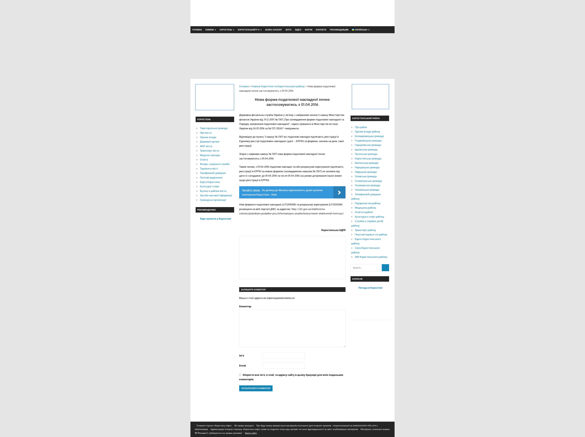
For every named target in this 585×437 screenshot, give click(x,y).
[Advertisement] (333, 13)
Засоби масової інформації (216, 195)
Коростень (226, 29)
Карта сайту (251, 433)
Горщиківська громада (368, 144)
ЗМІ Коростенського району (371, 256)
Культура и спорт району (369, 216)
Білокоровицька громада (369, 136)
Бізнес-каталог (273, 29)
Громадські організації (213, 199)
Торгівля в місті (209, 168)
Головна (197, 29)
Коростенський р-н (248, 29)
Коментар (245, 306)
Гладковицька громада (368, 140)
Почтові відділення (211, 177)
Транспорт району (365, 230)
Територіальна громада (213, 128)
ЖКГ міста (206, 146)
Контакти (321, 29)
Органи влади (208, 137)
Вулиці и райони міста (213, 190)
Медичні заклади (210, 155)
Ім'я (241, 355)
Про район (361, 127)
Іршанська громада (366, 149)
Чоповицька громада (367, 189)
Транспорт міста (209, 150)
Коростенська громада (368, 158)
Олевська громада (366, 176)
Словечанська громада (368, 180)
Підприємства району (368, 203)
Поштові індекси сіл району (371, 234)
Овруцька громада (366, 171)
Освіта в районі (364, 212)
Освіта (204, 159)
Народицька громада (367, 167)
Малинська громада (366, 162)
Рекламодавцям (339, 29)
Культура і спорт (209, 186)
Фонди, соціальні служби (215, 164)
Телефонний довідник (213, 172)
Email (242, 365)
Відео (298, 29)
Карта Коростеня (210, 181)
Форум (308, 29)
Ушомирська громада (367, 185)
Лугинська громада (366, 153)
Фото (288, 29)
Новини (209, 29)
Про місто (205, 132)
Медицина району (365, 207)
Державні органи (209, 141)
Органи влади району (367, 131)
